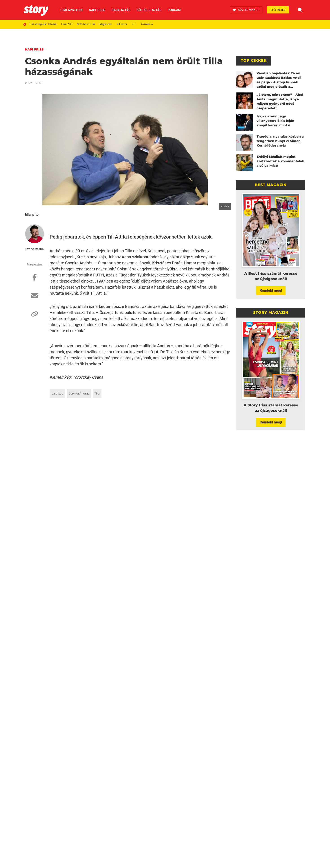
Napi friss (97, 10)
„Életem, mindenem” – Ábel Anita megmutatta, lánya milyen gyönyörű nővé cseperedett (280, 101)
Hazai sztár (120, 10)
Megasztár (105, 24)
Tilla (97, 393)
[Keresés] (300, 10)
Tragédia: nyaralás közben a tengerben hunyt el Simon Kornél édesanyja (280, 140)
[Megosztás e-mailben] (34, 297)
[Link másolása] (34, 316)
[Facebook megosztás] (34, 279)
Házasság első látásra (43, 24)
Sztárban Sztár (86, 24)
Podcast (175, 10)
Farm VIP (67, 24)
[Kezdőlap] (36, 10)
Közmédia (147, 24)
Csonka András (79, 393)
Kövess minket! (248, 9)
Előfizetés (278, 9)
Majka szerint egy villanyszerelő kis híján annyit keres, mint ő (275, 120)
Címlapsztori (71, 10)
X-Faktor (122, 24)
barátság (57, 393)
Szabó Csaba (34, 249)
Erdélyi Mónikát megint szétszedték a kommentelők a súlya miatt (280, 161)
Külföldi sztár (149, 10)
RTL (134, 24)
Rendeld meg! (271, 290)
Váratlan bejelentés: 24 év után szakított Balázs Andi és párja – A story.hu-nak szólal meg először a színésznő (279, 80)
